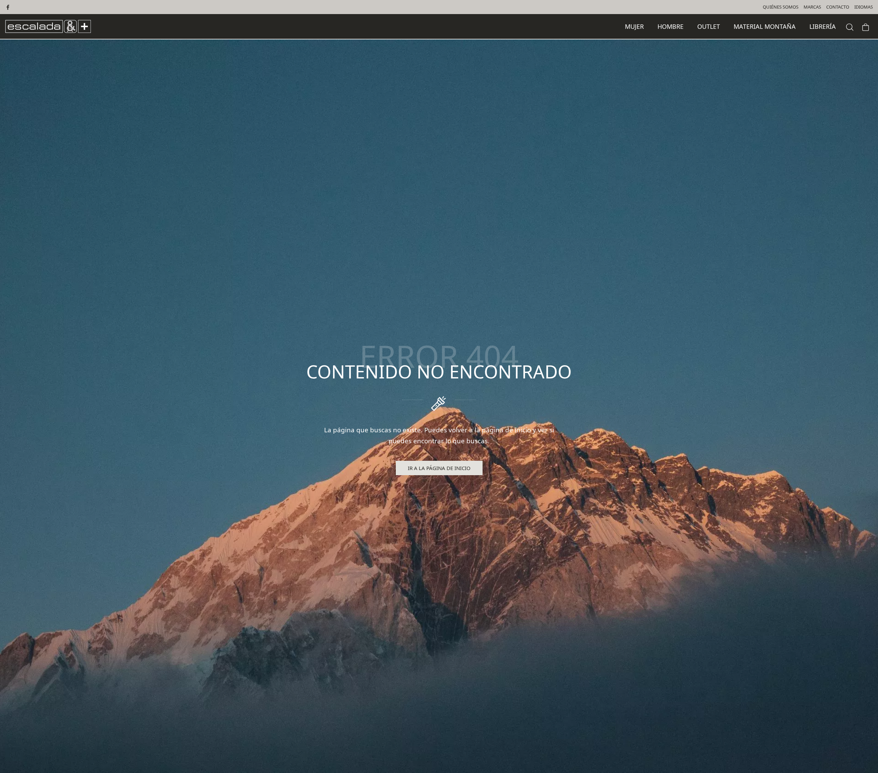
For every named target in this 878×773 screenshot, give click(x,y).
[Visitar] (8, 7)
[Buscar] (850, 26)
